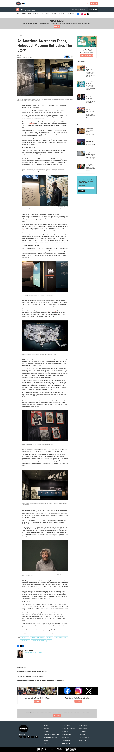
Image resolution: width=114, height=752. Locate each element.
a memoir (29, 625)
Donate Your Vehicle (66, 743)
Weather (24, 13)
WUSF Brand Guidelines (84, 737)
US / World (49, 637)
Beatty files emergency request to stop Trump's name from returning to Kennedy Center (90, 155)
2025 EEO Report (65, 737)
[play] (18, 9)
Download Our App (83, 728)
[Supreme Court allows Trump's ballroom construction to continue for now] (81, 131)
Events (48, 13)
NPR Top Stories (25, 640)
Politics (87, 94)
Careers (46, 740)
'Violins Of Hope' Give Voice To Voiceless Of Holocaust (30, 676)
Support (61, 13)
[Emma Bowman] (20, 654)
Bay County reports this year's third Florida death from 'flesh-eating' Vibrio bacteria (90, 86)
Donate (94, 3)
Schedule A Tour (82, 740)
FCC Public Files (65, 731)
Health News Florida (90, 81)
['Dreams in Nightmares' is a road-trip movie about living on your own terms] (81, 142)
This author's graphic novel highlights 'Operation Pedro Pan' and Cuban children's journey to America (90, 72)
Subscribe (57, 26)
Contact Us (46, 728)
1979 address (30, 123)
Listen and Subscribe (87, 55)
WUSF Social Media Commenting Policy (78, 698)
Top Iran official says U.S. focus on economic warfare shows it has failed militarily (90, 167)
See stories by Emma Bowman (33, 652)
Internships (46, 743)
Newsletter (46, 731)
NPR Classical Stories (90, 151)
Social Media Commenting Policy (51, 737)
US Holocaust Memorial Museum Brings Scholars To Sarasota (32, 671)
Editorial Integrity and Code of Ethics (37, 698)
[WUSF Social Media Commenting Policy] (78, 691)
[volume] (22, 9)
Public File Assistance (66, 734)
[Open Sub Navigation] (19, 13)
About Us (46, 725)
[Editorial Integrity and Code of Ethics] (37, 691)
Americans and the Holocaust (38, 640)
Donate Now (57, 715)
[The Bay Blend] (87, 41)
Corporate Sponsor (83, 725)
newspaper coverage (50, 311)
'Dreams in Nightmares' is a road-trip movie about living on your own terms (90, 142)
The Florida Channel (66, 725)
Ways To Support (82, 731)
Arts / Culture (20, 36)
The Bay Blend (87, 50)
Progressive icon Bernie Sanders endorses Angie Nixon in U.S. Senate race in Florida (90, 99)
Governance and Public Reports (68, 728)
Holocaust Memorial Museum (37, 637)
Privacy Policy (82, 734)
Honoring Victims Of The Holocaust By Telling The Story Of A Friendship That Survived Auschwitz (40, 680)
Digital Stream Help (66, 740)
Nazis (49, 640)
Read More (37, 701)
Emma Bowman (25, 56)
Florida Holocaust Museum (60, 637)
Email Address (82, 185)
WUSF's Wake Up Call (57, 21)
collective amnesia (27, 230)
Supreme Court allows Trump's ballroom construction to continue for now (90, 131)
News (17, 13)
